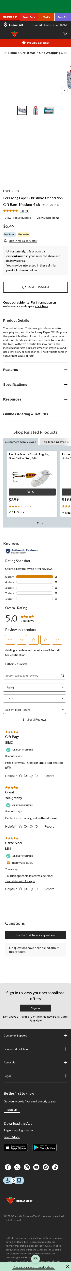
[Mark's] (46, 17)
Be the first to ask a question (35, 935)
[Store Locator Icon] (5, 25)
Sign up (12, 1109)
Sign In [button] (35, 1008)
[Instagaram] (27, 1167)
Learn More (12, 1137)
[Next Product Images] (64, 90)
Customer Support (15, 1035)
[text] (32, 506)
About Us (9, 1062)
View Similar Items (47, 217)
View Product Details (18, 217)
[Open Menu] (6, 34)
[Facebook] (8, 1167)
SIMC (9, 742)
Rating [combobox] (10, 687)
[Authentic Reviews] (22, 551)
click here (41, 306)
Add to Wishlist (38, 287)
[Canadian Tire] (10, 17)
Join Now (36, 1020)
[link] (17, 211)
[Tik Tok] (55, 1167)
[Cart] (65, 34)
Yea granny (13, 798)
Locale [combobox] (10, 698)
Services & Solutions (16, 1049)
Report (49, 775)
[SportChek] (29, 17)
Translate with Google (20, 881)
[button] (32, 492)
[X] (17, 1167)
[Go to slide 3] (49, 110)
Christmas (28, 52)
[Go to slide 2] (35, 110)
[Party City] (63, 17)
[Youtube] (36, 1167)
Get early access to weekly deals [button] (33, 1267)
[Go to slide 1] (22, 110)
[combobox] (37, 709)
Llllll (8, 848)
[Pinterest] (46, 1167)
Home (12, 52)
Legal (7, 1075)
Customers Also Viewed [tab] (20, 441)
